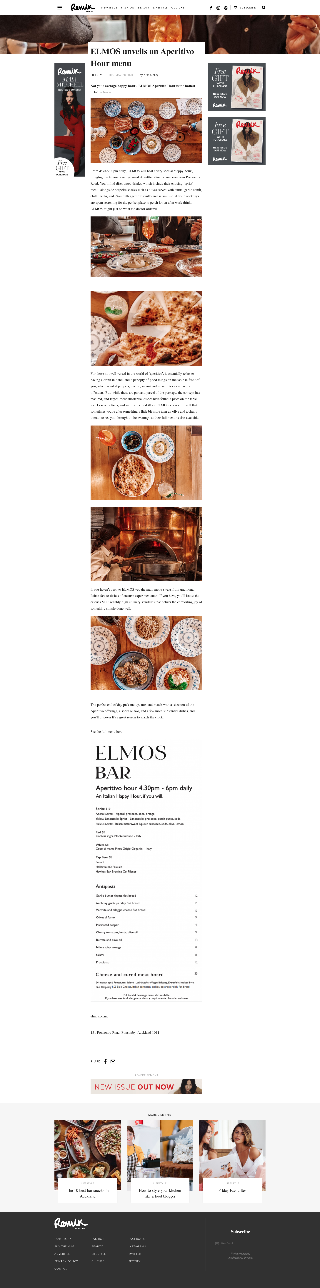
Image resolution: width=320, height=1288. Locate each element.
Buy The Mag (64, 1246)
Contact (61, 1268)
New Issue (109, 7)
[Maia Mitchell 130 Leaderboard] (146, 1086)
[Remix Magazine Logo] (83, 8)
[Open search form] (264, 7)
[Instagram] (218, 7)
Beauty (143, 7)
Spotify (135, 1261)
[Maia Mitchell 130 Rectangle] (237, 87)
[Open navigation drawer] (59, 7)
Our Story (62, 1239)
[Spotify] (226, 7)
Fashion (127, 7)
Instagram (137, 1246)
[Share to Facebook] (105, 1061)
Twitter (135, 1253)
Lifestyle (160, 7)
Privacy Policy (66, 1261)
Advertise (62, 1253)
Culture (177, 7)
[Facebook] (211, 7)
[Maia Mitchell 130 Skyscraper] (69, 120)
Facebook (137, 1239)
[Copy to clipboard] (113, 1061)
